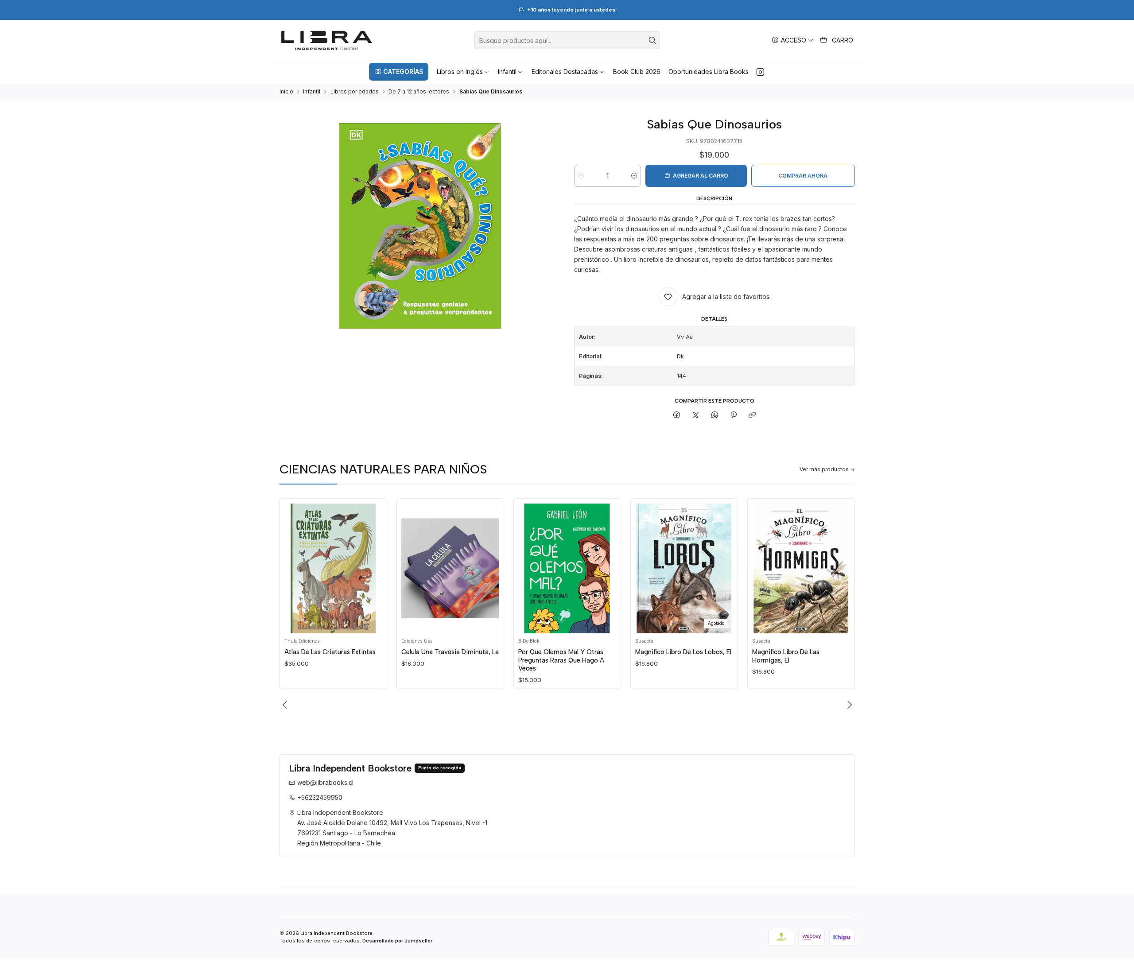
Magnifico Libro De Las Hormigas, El (785, 656)
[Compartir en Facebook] (677, 416)
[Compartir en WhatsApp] (714, 416)
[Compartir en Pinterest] (733, 416)
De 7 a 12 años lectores (418, 91)
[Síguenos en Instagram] (760, 72)
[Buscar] (652, 40)
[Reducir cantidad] (581, 175)
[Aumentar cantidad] (634, 175)
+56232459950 (319, 797)
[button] (398, 72)
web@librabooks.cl (325, 782)
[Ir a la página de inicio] (327, 40)
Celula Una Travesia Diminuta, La (450, 652)
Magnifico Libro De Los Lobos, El (683, 652)
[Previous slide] (286, 705)
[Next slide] (848, 705)
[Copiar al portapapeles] (752, 416)
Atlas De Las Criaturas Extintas (330, 652)
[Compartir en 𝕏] (696, 416)
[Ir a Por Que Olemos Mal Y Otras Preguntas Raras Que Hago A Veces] (567, 568)
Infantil (311, 91)
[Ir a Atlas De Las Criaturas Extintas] (333, 568)
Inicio (286, 91)
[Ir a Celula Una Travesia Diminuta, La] (450, 568)
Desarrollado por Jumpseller (397, 941)
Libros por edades (354, 91)
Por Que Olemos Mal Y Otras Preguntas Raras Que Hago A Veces (561, 660)
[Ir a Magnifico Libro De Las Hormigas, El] (801, 568)
